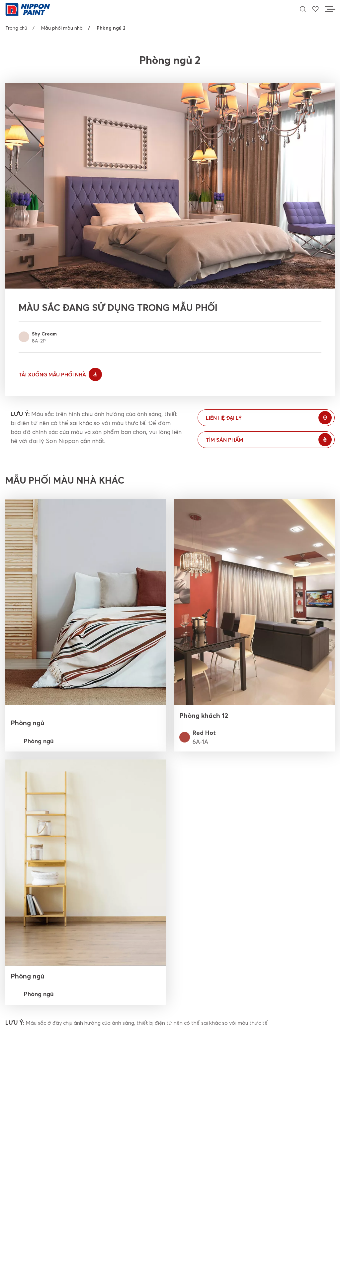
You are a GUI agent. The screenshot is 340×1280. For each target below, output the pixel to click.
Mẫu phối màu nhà (62, 28)
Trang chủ (16, 28)
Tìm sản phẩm (224, 439)
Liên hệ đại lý (224, 417)
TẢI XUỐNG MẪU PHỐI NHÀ (52, 374)
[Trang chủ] (27, 8)
